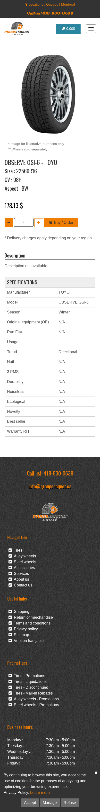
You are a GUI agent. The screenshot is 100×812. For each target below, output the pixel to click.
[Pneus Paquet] (18, 28)
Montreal (68, 4)
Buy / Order (63, 222)
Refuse (70, 803)
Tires (17, 550)
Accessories (23, 568)
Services (20, 573)
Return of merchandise (32, 617)
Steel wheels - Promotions (35, 705)
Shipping (20, 611)
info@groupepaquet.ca (50, 486)
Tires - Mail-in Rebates (32, 693)
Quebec (52, 4)
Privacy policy (25, 629)
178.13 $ (14, 205)
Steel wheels (24, 562)
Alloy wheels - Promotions (35, 699)
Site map (20, 635)
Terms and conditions (31, 623)
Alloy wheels (24, 556)
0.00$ (70, 29)
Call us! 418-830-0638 (50, 13)
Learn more (40, 792)
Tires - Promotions (28, 676)
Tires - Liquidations (29, 681)
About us (20, 579)
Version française (28, 641)
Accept (30, 803)
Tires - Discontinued (30, 687)
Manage (50, 803)
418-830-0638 (58, 473)
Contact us (22, 585)
